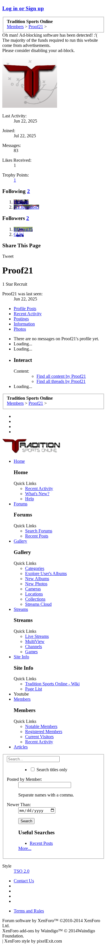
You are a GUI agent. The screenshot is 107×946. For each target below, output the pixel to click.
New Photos (36, 583)
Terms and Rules (29, 910)
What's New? (37, 493)
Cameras (33, 588)
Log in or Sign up (23, 8)
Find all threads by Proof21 (61, 381)
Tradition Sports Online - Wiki (52, 683)
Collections (35, 599)
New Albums (37, 578)
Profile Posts (25, 308)
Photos (20, 329)
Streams (21, 609)
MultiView (35, 641)
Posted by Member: (24, 779)
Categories (34, 568)
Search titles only (51, 769)
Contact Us (24, 880)
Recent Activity (28, 313)
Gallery (20, 541)
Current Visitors (39, 736)
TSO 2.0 (21, 871)
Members (22, 699)
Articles (21, 746)
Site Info (21, 656)
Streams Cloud (38, 604)
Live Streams (37, 636)
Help (29, 498)
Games (31, 651)
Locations (34, 594)
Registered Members (43, 731)
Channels (33, 646)
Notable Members (41, 726)
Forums (20, 503)
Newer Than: (19, 804)
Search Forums (38, 530)
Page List (33, 688)
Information (24, 323)
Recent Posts (36, 536)
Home (19, 461)
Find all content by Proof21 (61, 376)
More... (24, 848)
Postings (21, 318)
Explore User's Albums (46, 573)
